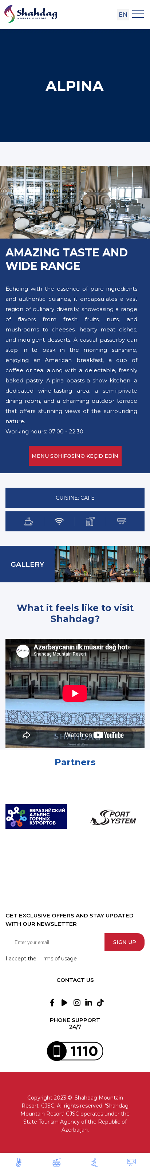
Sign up (124, 942)
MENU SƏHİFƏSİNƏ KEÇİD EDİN (75, 456)
